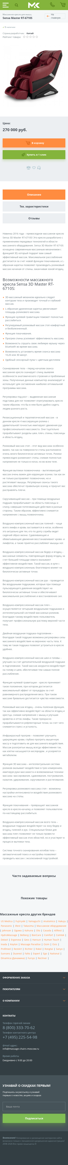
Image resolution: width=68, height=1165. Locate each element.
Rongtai (49, 948)
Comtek (60, 935)
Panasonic (6, 925)
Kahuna (29, 930)
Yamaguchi (34, 921)
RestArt (18, 948)
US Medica (7, 921)
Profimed (6, 948)
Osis (54, 944)
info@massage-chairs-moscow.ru (21, 1048)
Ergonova (16, 939)
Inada (4, 944)
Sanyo (59, 948)
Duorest (17, 953)
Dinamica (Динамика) (13, 958)
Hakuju (62, 921)
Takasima (28, 925)
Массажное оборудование (51, 925)
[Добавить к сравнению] (29, 168)
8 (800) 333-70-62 (19, 1027)
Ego (45, 953)
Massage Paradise (31, 944)
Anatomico (49, 921)
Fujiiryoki (20, 921)
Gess (26, 939)
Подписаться (34, 1118)
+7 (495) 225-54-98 (20, 1037)
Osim (46, 944)
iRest (17, 925)
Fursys (31, 958)
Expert (36, 953)
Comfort (48, 935)
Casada (47, 930)
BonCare (36, 935)
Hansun (36, 939)
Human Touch (51, 939)
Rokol (39, 948)
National (54, 953)
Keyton (14, 944)
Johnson (6, 930)
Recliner (42, 958)
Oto (38, 930)
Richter (29, 948)
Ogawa (18, 930)
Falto (27, 953)
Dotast (4, 939)
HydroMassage (9, 935)
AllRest (58, 930)
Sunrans (5, 953)
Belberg (24, 935)
